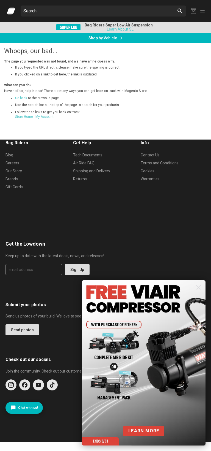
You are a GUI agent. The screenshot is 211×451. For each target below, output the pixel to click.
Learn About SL (120, 29)
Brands (11, 179)
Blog (9, 155)
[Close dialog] (198, 287)
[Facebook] (24, 384)
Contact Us (150, 155)
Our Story (13, 171)
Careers (12, 163)
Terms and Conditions (160, 163)
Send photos (22, 330)
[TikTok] (52, 384)
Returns (80, 179)
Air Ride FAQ (84, 163)
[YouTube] (38, 384)
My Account (44, 117)
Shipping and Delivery (91, 171)
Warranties (150, 179)
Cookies (147, 171)
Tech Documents (87, 155)
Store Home (24, 117)
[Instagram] (10, 384)
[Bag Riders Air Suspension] (10, 11)
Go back (21, 98)
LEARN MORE (143, 430)
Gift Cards (14, 187)
